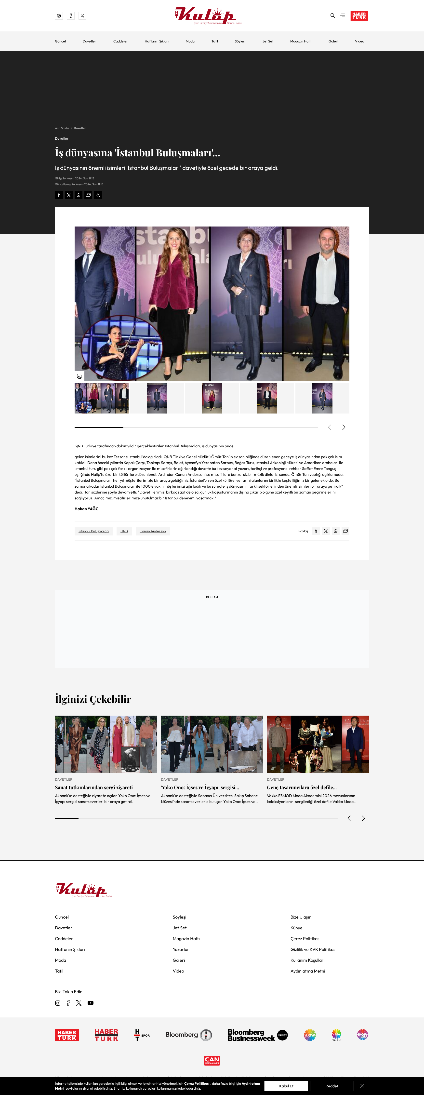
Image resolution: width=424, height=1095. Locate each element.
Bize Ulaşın (301, 917)
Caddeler (120, 41)
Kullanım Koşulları (308, 960)
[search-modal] (333, 16)
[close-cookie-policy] (362, 1086)
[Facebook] (68, 1003)
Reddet (332, 1085)
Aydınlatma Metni (308, 971)
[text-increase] (98, 195)
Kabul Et (286, 1085)
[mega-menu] (342, 16)
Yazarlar (181, 949)
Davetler (89, 41)
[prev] (349, 818)
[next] (343, 427)
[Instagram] (58, 1003)
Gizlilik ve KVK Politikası (313, 949)
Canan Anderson (153, 531)
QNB (124, 531)
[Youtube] (90, 1003)
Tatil (215, 41)
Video (359, 41)
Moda (190, 41)
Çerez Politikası (305, 938)
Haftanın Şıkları (157, 41)
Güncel (60, 41)
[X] (79, 1003)
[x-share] (69, 195)
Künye (297, 928)
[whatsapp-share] (78, 195)
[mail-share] (88, 195)
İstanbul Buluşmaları (94, 531)
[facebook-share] (59, 195)
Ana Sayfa (62, 128)
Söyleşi (240, 41)
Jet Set (268, 41)
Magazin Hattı (300, 41)
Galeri (333, 41)
